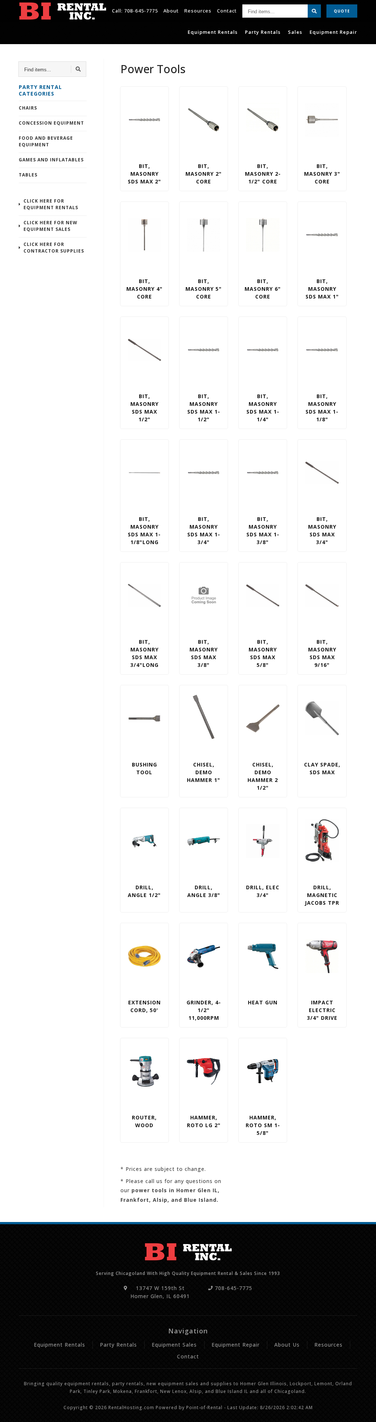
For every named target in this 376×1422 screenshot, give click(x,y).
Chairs (28, 108)
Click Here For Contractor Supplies (54, 247)
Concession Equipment (51, 123)
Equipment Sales (174, 1344)
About (171, 10)
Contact (227, 10)
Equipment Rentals (213, 32)
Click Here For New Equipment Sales (50, 225)
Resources (198, 10)
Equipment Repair (333, 32)
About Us (287, 1344)
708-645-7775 (141, 10)
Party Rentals (263, 32)
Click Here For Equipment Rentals (51, 204)
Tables (28, 175)
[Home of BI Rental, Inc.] (62, 11)
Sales (295, 32)
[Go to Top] (362, 1409)
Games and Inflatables (51, 160)
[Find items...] (314, 11)
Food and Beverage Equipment (46, 141)
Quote (342, 11)
